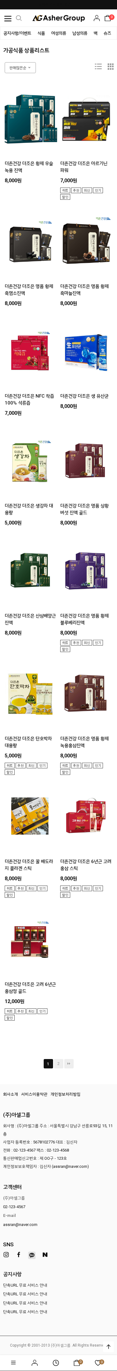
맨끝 (69, 1063)
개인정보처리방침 (65, 1094)
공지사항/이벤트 (17, 33)
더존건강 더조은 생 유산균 (84, 396)
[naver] (45, 1255)
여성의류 (58, 33)
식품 (41, 33)
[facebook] (19, 1255)
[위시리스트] (50, 91)
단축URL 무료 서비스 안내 (25, 1285)
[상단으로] (108, 1346)
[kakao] (32, 1255)
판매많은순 (18, 68)
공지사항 (12, 1274)
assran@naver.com (20, 1224)
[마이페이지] (97, 18)
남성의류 (79, 33)
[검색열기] (18, 18)
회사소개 (10, 1094)
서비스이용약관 (34, 1094)
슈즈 (107, 33)
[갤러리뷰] (111, 68)
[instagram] (6, 1255)
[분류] (7, 18)
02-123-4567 (14, 1206)
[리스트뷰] (98, 68)
